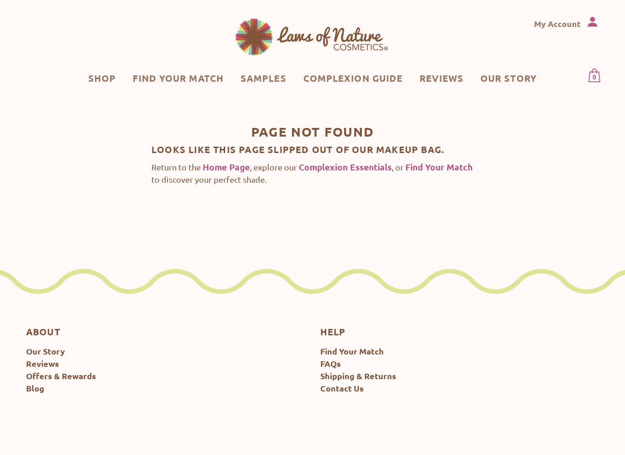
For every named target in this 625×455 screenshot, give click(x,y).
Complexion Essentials (345, 167)
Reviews (42, 363)
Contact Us (342, 388)
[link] (312, 36)
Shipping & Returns (358, 375)
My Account (558, 23)
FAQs (330, 363)
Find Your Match (439, 167)
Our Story (45, 351)
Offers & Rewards (61, 375)
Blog (35, 388)
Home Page (226, 167)
